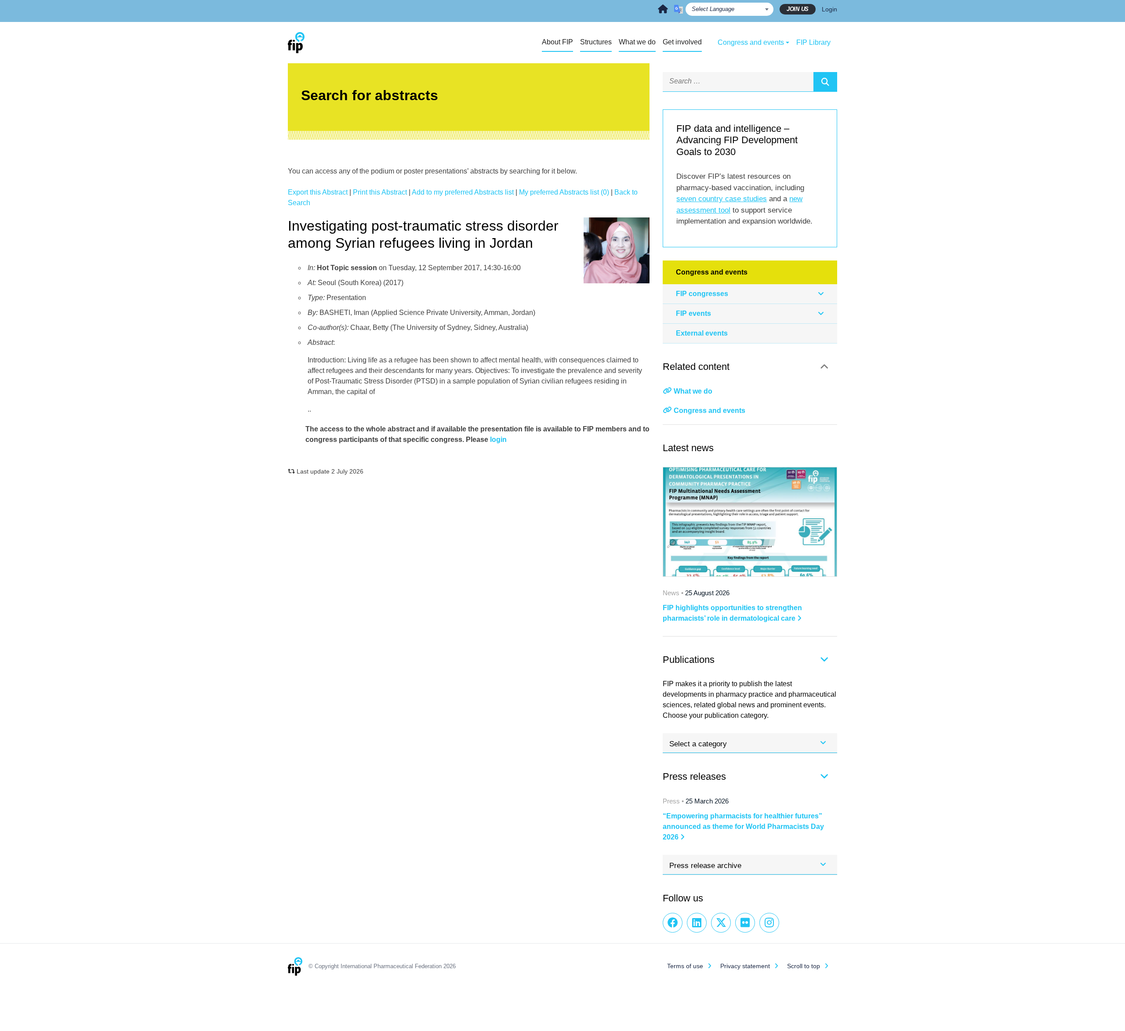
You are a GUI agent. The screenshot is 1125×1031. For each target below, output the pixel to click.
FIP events (693, 313)
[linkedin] (697, 923)
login (498, 439)
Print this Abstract (380, 192)
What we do (693, 391)
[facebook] (672, 923)
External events (702, 333)
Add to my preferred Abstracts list (463, 192)
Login (829, 9)
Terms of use (685, 966)
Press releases (694, 776)
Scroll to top (803, 966)
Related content (696, 366)
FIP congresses (702, 293)
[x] (721, 923)
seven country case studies (721, 199)
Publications (689, 659)
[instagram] (769, 923)
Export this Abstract (318, 192)
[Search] (825, 81)
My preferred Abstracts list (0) (564, 192)
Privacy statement (745, 966)
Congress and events (709, 410)
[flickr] (745, 923)
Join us (798, 9)
